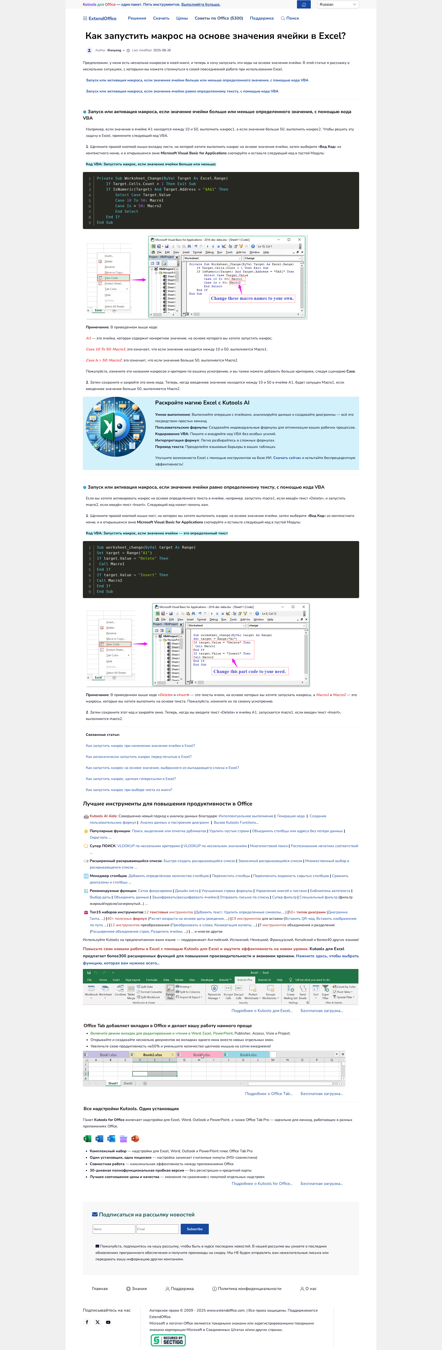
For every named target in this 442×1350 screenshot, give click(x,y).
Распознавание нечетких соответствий (324, 845)
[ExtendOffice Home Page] (304, 4)
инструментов (181, 912)
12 (147, 912)
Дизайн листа (186, 890)
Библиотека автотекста (330, 890)
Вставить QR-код (299, 918)
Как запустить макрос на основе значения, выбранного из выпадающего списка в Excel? (162, 767)
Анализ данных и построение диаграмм (174, 822)
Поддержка (182, 1288)
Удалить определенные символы (252, 912)
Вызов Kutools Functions (235, 822)
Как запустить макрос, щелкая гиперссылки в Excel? (131, 778)
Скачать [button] (161, 18)
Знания (139, 1288)
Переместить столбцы (231, 875)
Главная (100, 1288)
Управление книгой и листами (281, 890)
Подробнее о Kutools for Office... (262, 1183)
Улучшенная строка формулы (227, 890)
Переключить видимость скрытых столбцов (291, 875)
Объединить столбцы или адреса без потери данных (297, 831)
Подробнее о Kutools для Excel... (262, 1010)
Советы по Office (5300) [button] (219, 18)
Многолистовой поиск (269, 845)
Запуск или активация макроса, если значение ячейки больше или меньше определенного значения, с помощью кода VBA (197, 80)
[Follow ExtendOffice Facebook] (87, 1322)
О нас (311, 1288)
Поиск (292, 18)
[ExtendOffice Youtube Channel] (108, 1322)
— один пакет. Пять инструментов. (152, 4)
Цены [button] (182, 18)
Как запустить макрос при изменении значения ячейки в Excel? (140, 745)
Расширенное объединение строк (120, 931)
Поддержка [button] (262, 18)
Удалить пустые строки (229, 831)
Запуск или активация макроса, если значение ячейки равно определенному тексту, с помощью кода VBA (182, 91)
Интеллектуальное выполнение (246, 816)
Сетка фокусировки (155, 890)
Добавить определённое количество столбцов (168, 875)
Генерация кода (291, 816)
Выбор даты (100, 897)
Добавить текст (208, 912)
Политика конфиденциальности (250, 1288)
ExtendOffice (102, 18)
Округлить (99, 837)
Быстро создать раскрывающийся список (199, 860)
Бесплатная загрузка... (322, 1010)
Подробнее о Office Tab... (269, 1093)
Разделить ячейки (166, 931)
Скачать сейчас (287, 457)
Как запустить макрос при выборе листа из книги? (129, 789)
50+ (293, 912)
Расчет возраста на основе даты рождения (186, 918)
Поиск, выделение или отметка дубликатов (169, 831)
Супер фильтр (284, 897)
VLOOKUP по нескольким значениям (215, 845)
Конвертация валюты (232, 925)
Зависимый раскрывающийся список (270, 860)
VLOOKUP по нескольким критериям (148, 845)
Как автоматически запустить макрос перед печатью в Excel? (139, 756)
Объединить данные (131, 897)
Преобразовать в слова (192, 925)
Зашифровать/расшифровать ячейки (184, 897)
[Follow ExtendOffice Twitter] (97, 1322)
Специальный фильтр (318, 897)
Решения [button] (137, 18)
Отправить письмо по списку (244, 897)
